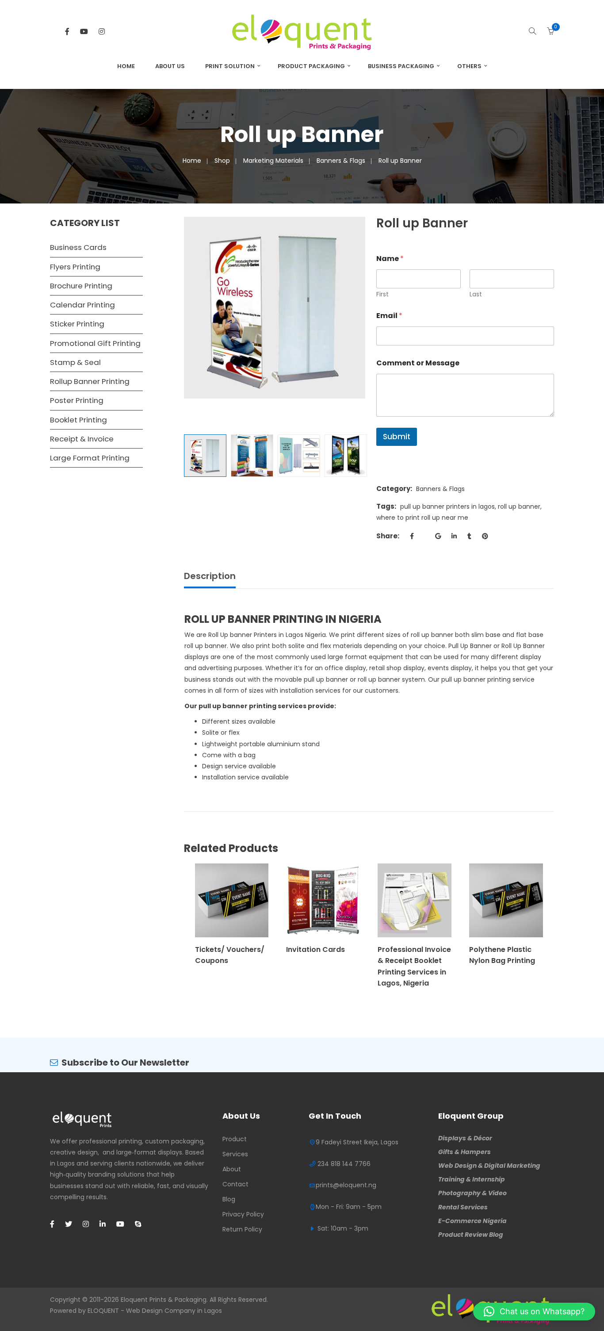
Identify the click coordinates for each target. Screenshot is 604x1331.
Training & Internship (471, 1179)
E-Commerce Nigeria (472, 1220)
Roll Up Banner (523, 645)
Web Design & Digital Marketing (489, 1165)
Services (235, 1154)
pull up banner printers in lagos (447, 506)
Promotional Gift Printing (95, 343)
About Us (170, 66)
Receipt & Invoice (82, 438)
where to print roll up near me (422, 517)
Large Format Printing (90, 458)
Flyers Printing (75, 266)
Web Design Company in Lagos (174, 1310)
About (231, 1169)
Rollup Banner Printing (90, 381)
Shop (222, 160)
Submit (396, 436)
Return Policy (242, 1229)
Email (389, 315)
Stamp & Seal (75, 362)
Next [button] (361, 319)
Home (126, 66)
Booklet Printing (78, 419)
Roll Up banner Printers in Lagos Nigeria (267, 634)
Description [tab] (210, 576)
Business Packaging (401, 66)
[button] (534, 1311)
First (382, 294)
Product (234, 1139)
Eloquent (134, 1299)
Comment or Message (417, 363)
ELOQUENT (103, 1310)
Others (469, 66)
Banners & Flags (341, 160)
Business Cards (78, 247)
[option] (275, 308)
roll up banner (519, 506)
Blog (228, 1199)
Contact (235, 1184)
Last (476, 294)
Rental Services (463, 1207)
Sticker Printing (77, 323)
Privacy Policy (243, 1214)
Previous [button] (188, 319)
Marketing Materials (273, 160)
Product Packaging (311, 66)
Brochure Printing (81, 285)
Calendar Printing (82, 304)
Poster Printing (76, 400)
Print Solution (230, 66)
